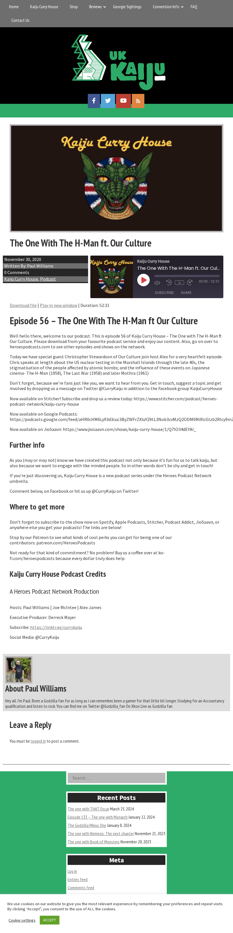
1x (179, 282)
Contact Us (20, 20)
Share (186, 292)
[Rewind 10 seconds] (169, 282)
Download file (23, 305)
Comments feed (81, 887)
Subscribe (164, 292)
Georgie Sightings (127, 6)
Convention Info (166, 6)
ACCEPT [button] (49, 920)
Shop (74, 6)
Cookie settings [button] (22, 920)
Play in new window (58, 305)
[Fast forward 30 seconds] (191, 282)
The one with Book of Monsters (94, 841)
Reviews (95, 6)
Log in (72, 871)
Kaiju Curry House (44, 6)
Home (14, 6)
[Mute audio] (158, 282)
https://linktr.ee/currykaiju (56, 627)
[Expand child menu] (104, 6)
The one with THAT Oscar (88, 809)
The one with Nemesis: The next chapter (101, 833)
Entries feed (78, 879)
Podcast (48, 279)
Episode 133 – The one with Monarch (98, 817)
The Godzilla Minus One (87, 825)
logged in (38, 741)
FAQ (194, 6)
